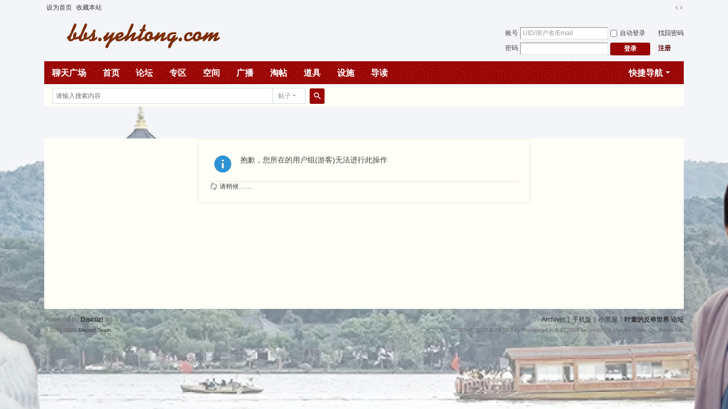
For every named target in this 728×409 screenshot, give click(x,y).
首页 (111, 72)
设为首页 (59, 7)
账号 (511, 33)
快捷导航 (646, 72)
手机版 (582, 319)
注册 (664, 48)
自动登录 (632, 33)
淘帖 (278, 72)
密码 (511, 48)
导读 (379, 72)
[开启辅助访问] (669, 7)
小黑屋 (608, 319)
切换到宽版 (679, 7)
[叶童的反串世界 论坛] (137, 34)
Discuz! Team (94, 330)
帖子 (284, 96)
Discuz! (91, 319)
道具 (312, 72)
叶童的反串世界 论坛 (654, 319)
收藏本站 (89, 7)
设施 (345, 72)
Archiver (553, 319)
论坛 (144, 72)
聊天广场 (69, 72)
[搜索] (317, 95)
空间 (211, 72)
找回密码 (671, 33)
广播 (245, 72)
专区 (178, 72)
